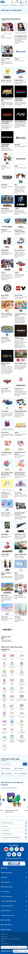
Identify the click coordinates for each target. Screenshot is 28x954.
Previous (3, 800)
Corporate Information (7, 906)
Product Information (6, 872)
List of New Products (7, 833)
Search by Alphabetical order (9, 901)
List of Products (5, 830)
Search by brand (5, 882)
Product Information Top (7, 822)
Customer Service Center (7, 915)
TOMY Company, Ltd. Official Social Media (11, 837)
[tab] (7, 816)
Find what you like (7, 887)
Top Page (5, 868)
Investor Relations (6, 910)
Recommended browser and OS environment (10, 938)
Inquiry (2, 941)
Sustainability (6, 920)
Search (25, 764)
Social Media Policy (5, 943)
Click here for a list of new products (8, 787)
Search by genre (5, 891)
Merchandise (5, 826)
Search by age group (6, 896)
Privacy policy (4, 936)
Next (24, 800)
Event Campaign (7, 929)
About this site (4, 934)
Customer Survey (7, 924)
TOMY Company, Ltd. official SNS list (13, 858)
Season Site (4, 877)
